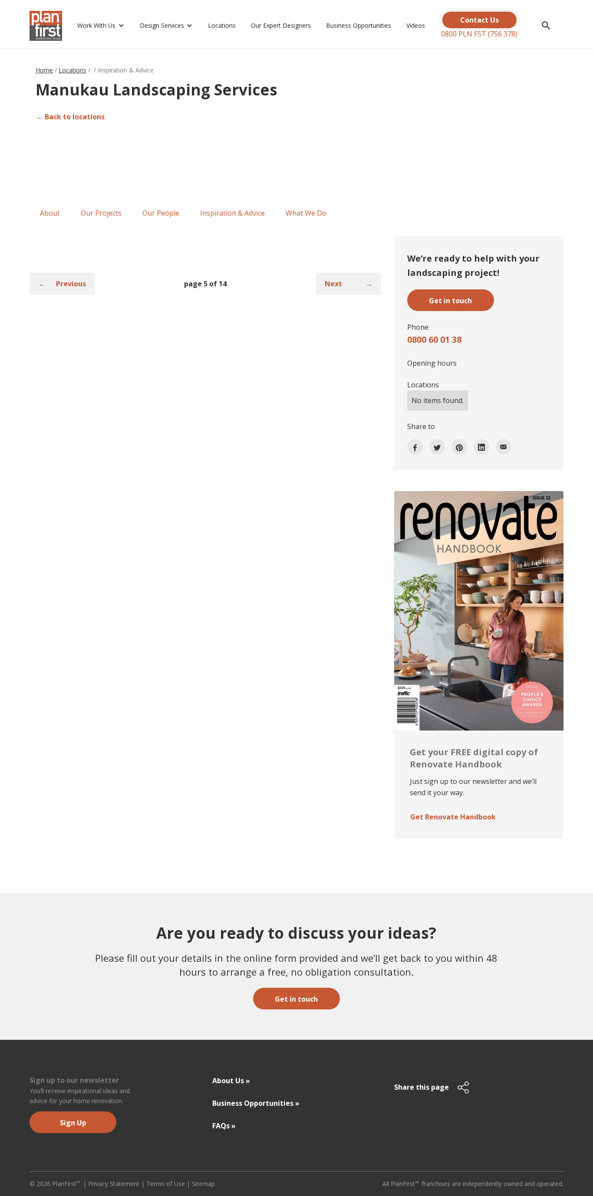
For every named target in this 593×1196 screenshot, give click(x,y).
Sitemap (203, 1184)
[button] (99, 25)
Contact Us (479, 20)
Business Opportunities (358, 25)
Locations (222, 25)
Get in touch (296, 999)
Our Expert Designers (281, 25)
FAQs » (224, 1125)
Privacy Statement (113, 1184)
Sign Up (73, 1122)
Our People (160, 213)
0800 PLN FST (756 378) (479, 34)
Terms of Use (165, 1184)
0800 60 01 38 (434, 339)
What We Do (306, 213)
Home (44, 70)
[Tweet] (437, 447)
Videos (415, 25)
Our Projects (101, 213)
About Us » (231, 1080)
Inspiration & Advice (232, 213)
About (50, 213)
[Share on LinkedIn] (481, 447)
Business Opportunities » (256, 1103)
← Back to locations (70, 116)
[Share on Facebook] (415, 447)
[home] (47, 26)
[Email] (503, 447)
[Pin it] (459, 447)
